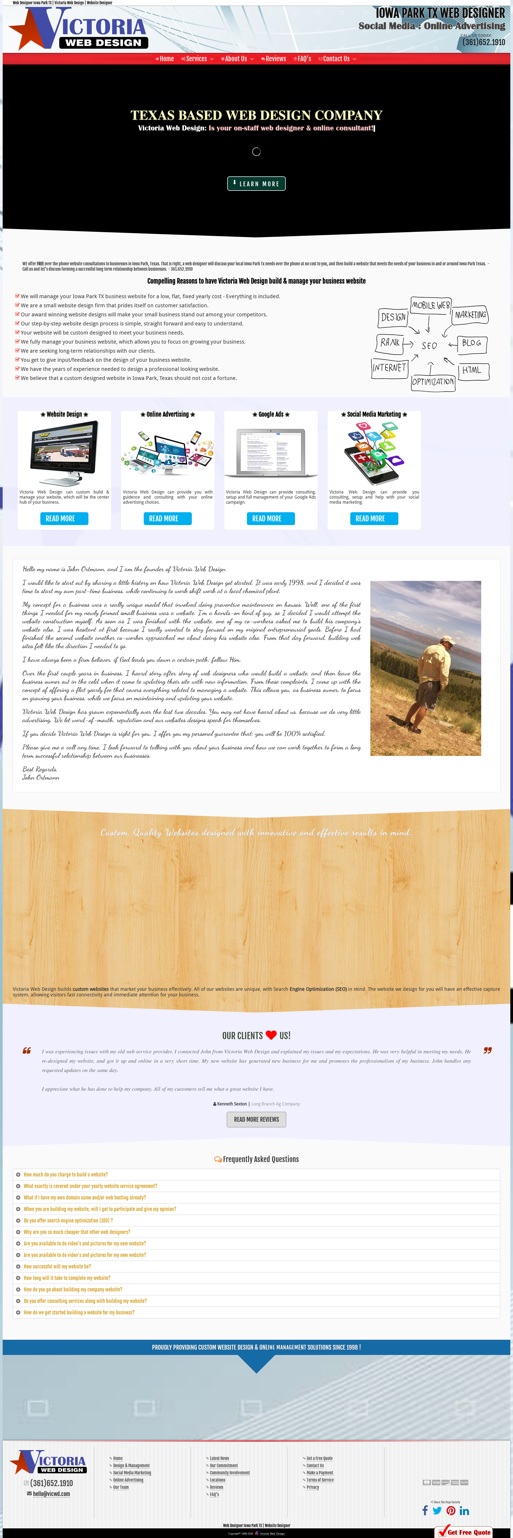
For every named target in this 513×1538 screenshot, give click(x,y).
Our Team (121, 1487)
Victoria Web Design (272, 1533)
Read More (60, 518)
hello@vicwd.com (51, 1494)
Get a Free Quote (320, 1458)
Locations (217, 1480)
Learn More (260, 184)
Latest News (219, 1458)
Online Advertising (128, 1480)
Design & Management (131, 1465)
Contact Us (315, 1465)
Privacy (313, 1487)
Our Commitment (224, 1465)
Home (118, 1458)
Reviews (216, 1487)
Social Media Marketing (132, 1472)
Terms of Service (320, 1480)
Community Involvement (230, 1472)
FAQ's (214, 1494)
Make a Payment (320, 1472)
